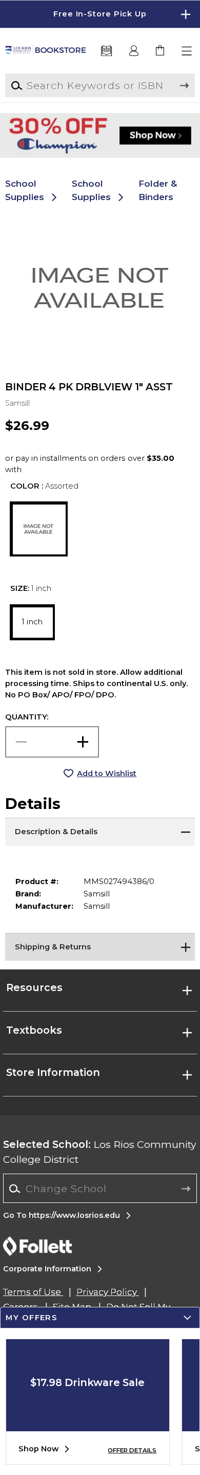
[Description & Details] (100, 830)
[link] (161, 51)
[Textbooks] (106, 51)
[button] (100, 14)
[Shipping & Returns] (100, 945)
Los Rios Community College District (99, 1151)
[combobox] (100, 1189)
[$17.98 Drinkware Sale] (87, 1423)
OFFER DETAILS (132, 1450)
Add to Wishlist (106, 773)
